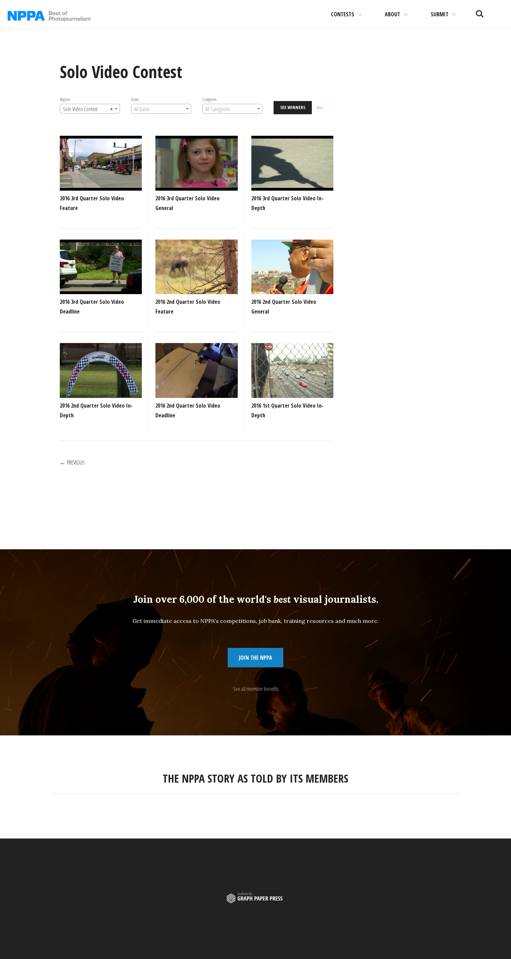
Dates (135, 99)
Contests (342, 14)
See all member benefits (255, 689)
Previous (76, 462)
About (392, 14)
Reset (320, 107)
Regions (65, 99)
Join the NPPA (255, 657)
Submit (439, 14)
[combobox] (90, 109)
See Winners (292, 107)
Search (479, 11)
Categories (209, 99)
